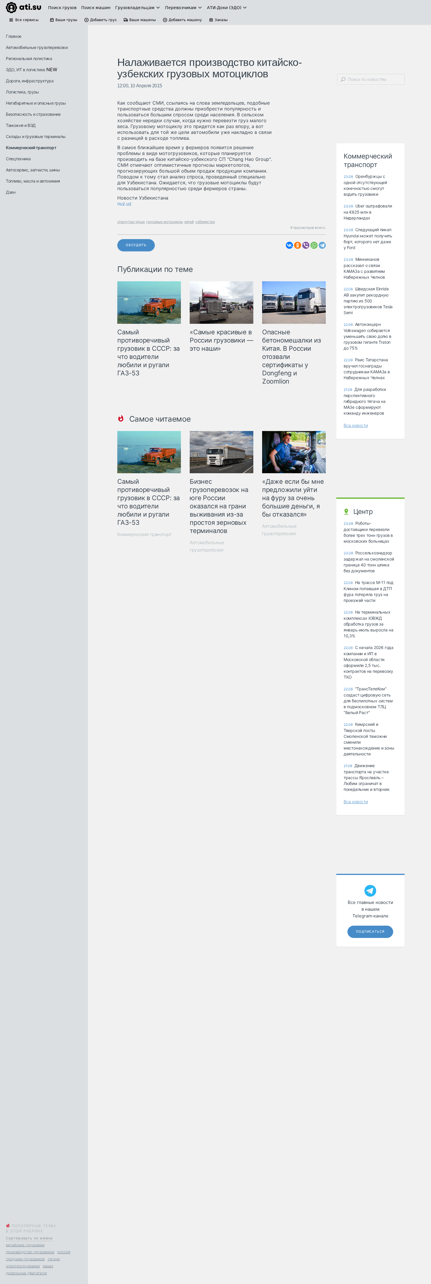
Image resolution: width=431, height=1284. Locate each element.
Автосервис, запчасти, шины (33, 169)
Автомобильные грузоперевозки (36, 47)
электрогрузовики (23, 1265)
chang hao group (131, 221)
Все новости (356, 425)
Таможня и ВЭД (21, 125)
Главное (13, 36)
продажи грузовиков (25, 1258)
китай (189, 221)
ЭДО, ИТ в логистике (25, 69)
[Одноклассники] (297, 245)
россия (63, 1251)
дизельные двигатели (26, 1273)
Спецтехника (18, 158)
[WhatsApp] (314, 245)
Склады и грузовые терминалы (36, 136)
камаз (48, 1265)
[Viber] (305, 245)
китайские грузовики (25, 1244)
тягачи (53, 1258)
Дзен (10, 192)
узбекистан (205, 221)
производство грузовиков (30, 1251)
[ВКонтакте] (289, 245)
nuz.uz (124, 204)
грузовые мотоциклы (164, 221)
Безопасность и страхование (33, 114)
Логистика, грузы (22, 91)
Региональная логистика (29, 58)
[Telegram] (322, 245)
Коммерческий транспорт (31, 147)
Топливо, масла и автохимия (33, 180)
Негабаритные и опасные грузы (36, 103)
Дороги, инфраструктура (29, 80)
